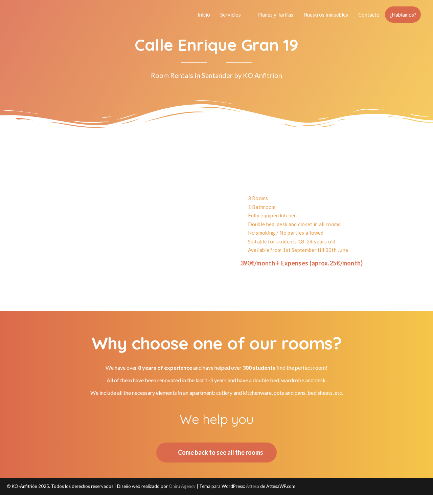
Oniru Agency (182, 486)
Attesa (252, 486)
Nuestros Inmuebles (325, 15)
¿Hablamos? (403, 15)
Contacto (369, 15)
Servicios (230, 15)
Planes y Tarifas (275, 15)
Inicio (204, 15)
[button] (33, 216)
